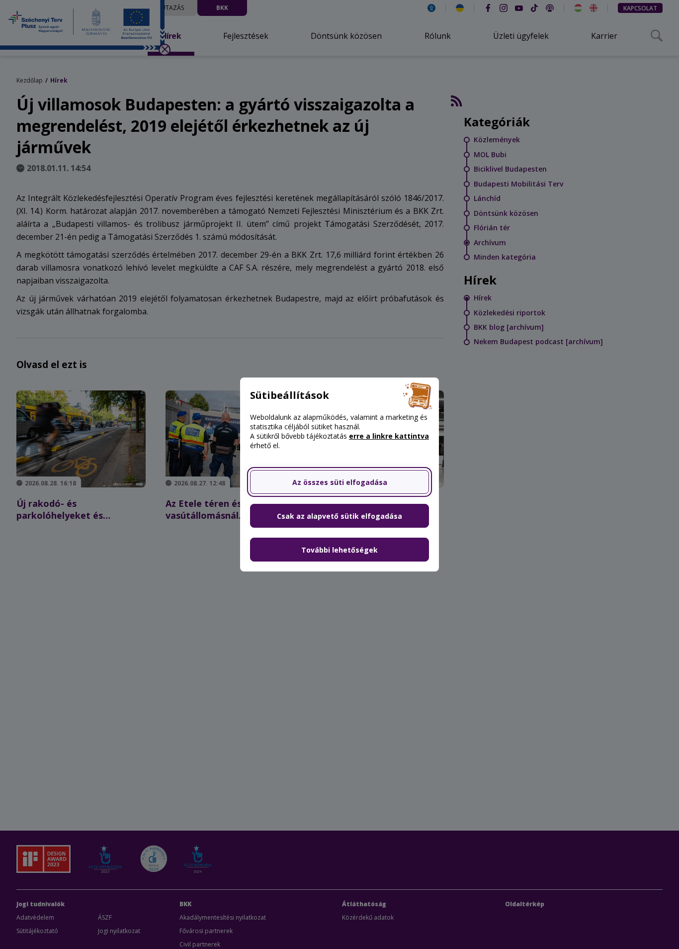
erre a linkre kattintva (389, 436)
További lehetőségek (339, 550)
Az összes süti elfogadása (339, 482)
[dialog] (339, 474)
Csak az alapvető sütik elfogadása (339, 516)
